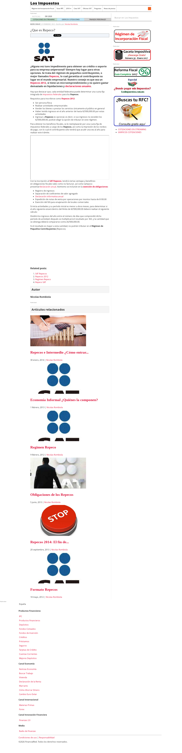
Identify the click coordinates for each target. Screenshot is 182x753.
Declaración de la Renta (30, 681)
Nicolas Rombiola (71, 24)
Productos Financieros (29, 620)
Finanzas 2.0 (24, 720)
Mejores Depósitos (28, 658)
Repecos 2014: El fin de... (49, 542)
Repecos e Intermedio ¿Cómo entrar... (59, 352)
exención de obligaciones (95, 186)
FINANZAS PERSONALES (97, 19)
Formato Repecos (43, 589)
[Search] (148, 18)
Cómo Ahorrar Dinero (29, 690)
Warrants (23, 685)
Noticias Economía (27, 669)
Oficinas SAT (87, 8)
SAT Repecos (55, 181)
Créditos (23, 637)
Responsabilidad (46, 737)
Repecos (33, 24)
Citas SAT (77, 8)
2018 (68, 8)
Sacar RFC (60, 8)
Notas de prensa (109, 8)
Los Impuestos (44, 3)
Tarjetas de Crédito (28, 649)
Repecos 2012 (38, 82)
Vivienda (23, 677)
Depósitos (24, 624)
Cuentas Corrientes (28, 654)
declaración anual (48, 186)
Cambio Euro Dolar (28, 694)
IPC (20, 616)
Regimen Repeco (43, 279)
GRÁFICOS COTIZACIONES (71, 19)
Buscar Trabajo (26, 673)
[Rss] (149, 8)
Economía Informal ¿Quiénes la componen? (64, 400)
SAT (38, 24)
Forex (21, 709)
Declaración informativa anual (49, 196)
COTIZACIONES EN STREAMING (44, 19)
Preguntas (97, 8)
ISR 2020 (48, 16)
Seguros (23, 645)
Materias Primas (26, 705)
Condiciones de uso (28, 737)
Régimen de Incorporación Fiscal (43, 8)
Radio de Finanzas (27, 731)
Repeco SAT (40, 282)
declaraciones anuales (78, 86)
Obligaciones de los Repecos (51, 495)
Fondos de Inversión (28, 633)
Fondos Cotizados (27, 629)
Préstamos (24, 641)
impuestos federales (52, 94)
